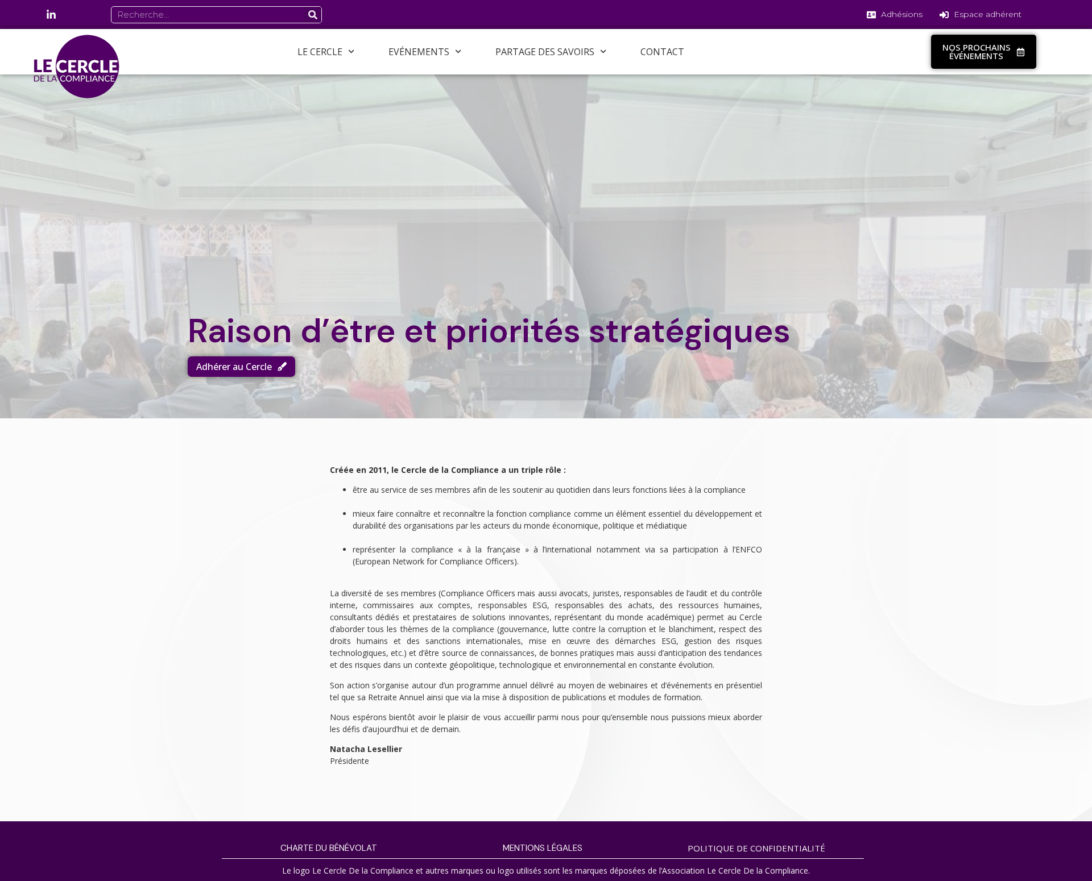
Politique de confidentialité (756, 848)
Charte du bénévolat (328, 848)
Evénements (418, 51)
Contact (662, 51)
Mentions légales (542, 848)
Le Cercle (319, 51)
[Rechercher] (312, 15)
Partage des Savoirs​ (544, 51)
